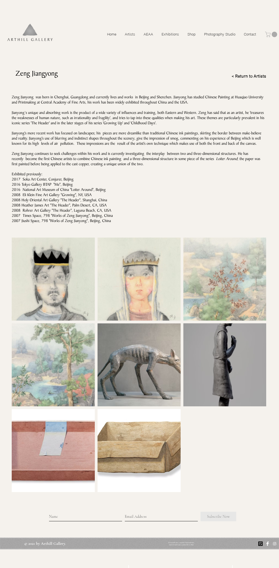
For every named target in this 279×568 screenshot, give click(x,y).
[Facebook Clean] (267, 544)
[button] (271, 34)
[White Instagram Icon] (274, 544)
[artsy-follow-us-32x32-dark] (260, 544)
